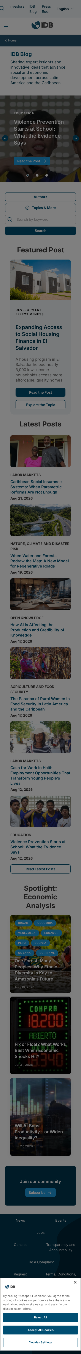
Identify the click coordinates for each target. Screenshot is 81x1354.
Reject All (40, 1317)
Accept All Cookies (40, 1330)
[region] (40, 1314)
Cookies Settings (40, 1342)
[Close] (75, 1282)
